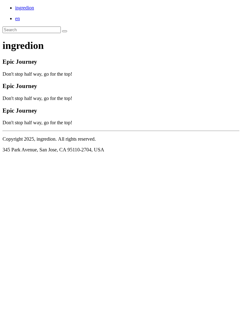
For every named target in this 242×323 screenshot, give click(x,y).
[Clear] (64, 31)
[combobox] (32, 29)
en (17, 18)
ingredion (24, 7)
